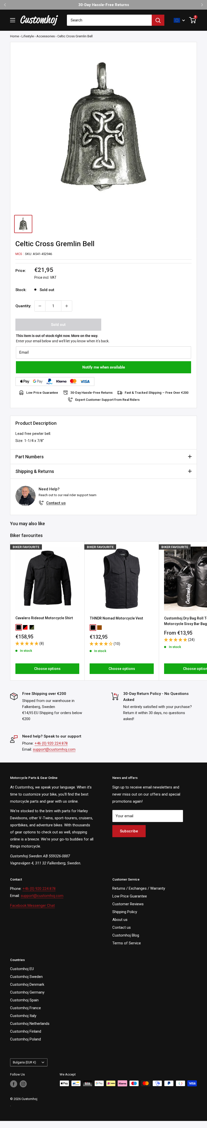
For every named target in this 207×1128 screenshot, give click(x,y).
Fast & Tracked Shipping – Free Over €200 (156, 392)
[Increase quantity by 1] (66, 306)
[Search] (158, 20)
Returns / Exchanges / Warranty (138, 888)
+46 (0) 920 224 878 (51, 743)
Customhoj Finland (25, 1031)
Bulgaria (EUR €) (24, 1062)
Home (14, 36)
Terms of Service (126, 943)
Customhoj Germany (27, 992)
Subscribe (129, 831)
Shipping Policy (124, 912)
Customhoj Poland (25, 1039)
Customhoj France (25, 1008)
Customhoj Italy (23, 1015)
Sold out (58, 324)
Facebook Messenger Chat (32, 905)
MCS (18, 254)
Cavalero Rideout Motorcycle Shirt (44, 618)
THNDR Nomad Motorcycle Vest (116, 618)
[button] (27, 643)
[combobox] (109, 20)
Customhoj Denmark (27, 984)
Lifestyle (27, 36)
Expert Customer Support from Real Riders (107, 400)
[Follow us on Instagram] (23, 1083)
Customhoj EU (22, 969)
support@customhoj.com (54, 749)
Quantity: (23, 306)
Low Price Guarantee (42, 392)
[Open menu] (12, 20)
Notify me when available (103, 367)
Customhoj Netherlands (29, 1023)
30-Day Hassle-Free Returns (91, 392)
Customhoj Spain (24, 1000)
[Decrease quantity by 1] (40, 306)
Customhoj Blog (125, 935)
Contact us (56, 503)
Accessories (45, 36)
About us (119, 919)
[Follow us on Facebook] (13, 1083)
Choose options (47, 669)
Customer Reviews (128, 904)
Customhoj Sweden (26, 976)
